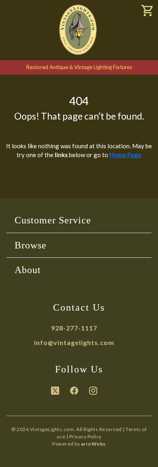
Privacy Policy (85, 436)
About (28, 270)
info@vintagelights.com (74, 342)
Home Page (125, 154)
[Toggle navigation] (16, 11)
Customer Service (53, 220)
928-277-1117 (74, 328)
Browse (31, 245)
